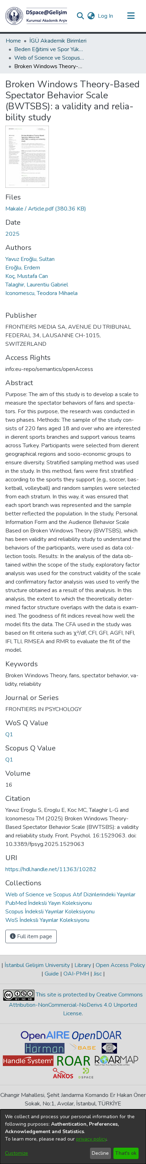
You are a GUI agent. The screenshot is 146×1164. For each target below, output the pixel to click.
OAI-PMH (76, 974)
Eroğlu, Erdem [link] (22, 268)
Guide (51, 974)
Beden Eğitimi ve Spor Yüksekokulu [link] (49, 49)
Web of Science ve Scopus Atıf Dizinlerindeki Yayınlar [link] (49, 58)
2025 (12, 234)
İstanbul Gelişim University (37, 965)
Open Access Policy (119, 965)
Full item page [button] (34, 936)
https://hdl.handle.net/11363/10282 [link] (50, 869)
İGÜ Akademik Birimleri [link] (57, 41)
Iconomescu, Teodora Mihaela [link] (41, 293)
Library (82, 965)
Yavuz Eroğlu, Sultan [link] (30, 259)
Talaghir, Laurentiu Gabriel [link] (36, 285)
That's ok (125, 1153)
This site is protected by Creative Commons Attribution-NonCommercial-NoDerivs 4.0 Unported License (76, 1004)
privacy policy (91, 1139)
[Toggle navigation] (131, 16)
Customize (16, 1153)
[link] (45, 209)
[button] (36, 16)
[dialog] (73, 1136)
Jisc (97, 974)
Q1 (9, 734)
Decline (100, 1153)
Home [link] (13, 41)
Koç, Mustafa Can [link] (26, 276)
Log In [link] (106, 16)
